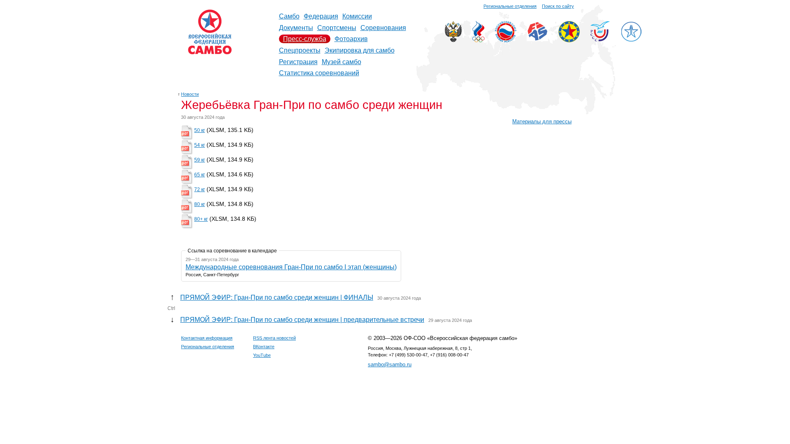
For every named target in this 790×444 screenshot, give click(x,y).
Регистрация (298, 61)
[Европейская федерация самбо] (569, 40)
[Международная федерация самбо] (537, 38)
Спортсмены (336, 27)
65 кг (199, 174)
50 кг (199, 130)
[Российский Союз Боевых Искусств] (505, 40)
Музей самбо (341, 61)
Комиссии (357, 16)
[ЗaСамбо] (631, 40)
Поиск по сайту (558, 6)
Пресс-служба (304, 38)
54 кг (199, 145)
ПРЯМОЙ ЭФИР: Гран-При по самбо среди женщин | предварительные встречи (302, 319)
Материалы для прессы (542, 121)
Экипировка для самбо (360, 50)
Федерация (321, 16)
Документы (296, 27)
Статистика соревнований (319, 72)
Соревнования (383, 27)
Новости (190, 94)
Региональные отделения (510, 6)
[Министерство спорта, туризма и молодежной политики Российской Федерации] (453, 40)
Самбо (289, 16)
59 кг (199, 159)
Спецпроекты (300, 50)
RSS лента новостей (274, 337)
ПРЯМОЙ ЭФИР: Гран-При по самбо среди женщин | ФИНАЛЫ (276, 297)
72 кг (199, 189)
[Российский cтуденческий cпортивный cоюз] (600, 39)
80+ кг (201, 219)
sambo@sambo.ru (389, 364)
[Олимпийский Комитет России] (478, 40)
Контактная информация (206, 337)
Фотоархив (351, 38)
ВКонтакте (263, 346)
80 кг (199, 204)
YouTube (262, 355)
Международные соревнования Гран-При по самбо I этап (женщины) (291, 267)
